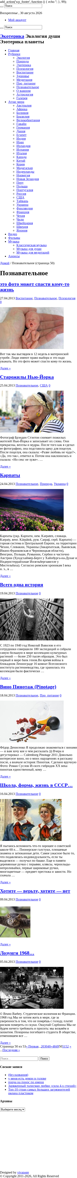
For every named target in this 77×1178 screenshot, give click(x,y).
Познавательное (27, 87)
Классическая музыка (31, 245)
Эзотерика (23, 65)
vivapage (23, 1172)
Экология (23, 57)
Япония (21, 230)
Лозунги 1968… (17, 953)
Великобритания (28, 120)
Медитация (24, 79)
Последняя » (11, 1050)
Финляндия (24, 208)
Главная (13, 50)
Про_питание (26, 83)
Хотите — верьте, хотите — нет (35, 891)
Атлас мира (16, 102)
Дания (20, 131)
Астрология (24, 94)
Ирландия (23, 146)
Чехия (20, 215)
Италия (21, 153)
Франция (22, 212)
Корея (20, 164)
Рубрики (14, 54)
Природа (22, 61)
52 (67, 1046)
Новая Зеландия (27, 179)
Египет (21, 135)
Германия (23, 127)
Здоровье (22, 76)
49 (57, 1046)
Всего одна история (21, 584)
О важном (23, 91)
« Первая (32, 1046)
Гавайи (21, 124)
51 (64, 1046)
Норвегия (23, 175)
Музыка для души (28, 249)
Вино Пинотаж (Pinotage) (28, 686)
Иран (20, 142)
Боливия (22, 113)
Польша (22, 186)
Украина (22, 204)
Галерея (21, 98)
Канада (21, 157)
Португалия (24, 190)
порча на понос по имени (26, 1082)
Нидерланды (25, 171)
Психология (24, 68)
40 (49, 1046)
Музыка (13, 241)
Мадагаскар (24, 168)
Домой (4, 263)
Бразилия (22, 116)
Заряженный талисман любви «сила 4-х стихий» (42, 1086)
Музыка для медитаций (32, 252)
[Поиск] (1, 6)
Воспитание (24, 72)
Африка (21, 109)
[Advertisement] (38, 1143)
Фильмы (14, 238)
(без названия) (18, 1075)
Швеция (22, 226)
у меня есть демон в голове (27, 1078)
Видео (12, 234)
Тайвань (22, 201)
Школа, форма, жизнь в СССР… (36, 785)
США (20, 197)
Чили (20, 219)
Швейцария (24, 223)
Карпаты (10, 475)
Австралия (23, 105)
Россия (21, 193)
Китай (20, 160)
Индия (21, 138)
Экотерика (12, 36)
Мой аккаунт (17, 20)
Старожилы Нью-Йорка (27, 377)
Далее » (5, 368)
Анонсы (14, 256)
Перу (20, 182)
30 (45, 1046)
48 (54, 1046)
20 (42, 1046)
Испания (22, 149)
